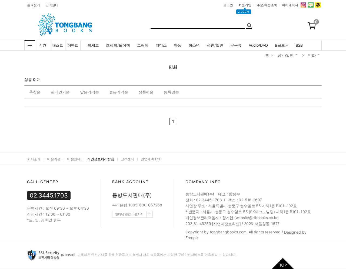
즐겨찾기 (33, 5)
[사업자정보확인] (226, 224)
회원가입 (244, 5)
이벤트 (73, 45)
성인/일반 (215, 45)
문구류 (236, 45)
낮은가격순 (89, 92)
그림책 (142, 45)
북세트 (93, 45)
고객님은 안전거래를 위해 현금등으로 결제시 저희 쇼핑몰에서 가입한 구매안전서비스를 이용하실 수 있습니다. (156, 255)
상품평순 (146, 92)
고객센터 (51, 5)
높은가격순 (118, 92)
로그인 (228, 5)
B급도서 (282, 45)
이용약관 (54, 159)
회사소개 (34, 159)
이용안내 (74, 159)
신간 (42, 45)
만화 (311, 55)
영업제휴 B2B (151, 159)
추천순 (35, 92)
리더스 (161, 45)
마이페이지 (290, 5)
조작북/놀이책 (118, 45)
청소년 (194, 45)
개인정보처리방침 (100, 159)
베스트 (57, 45)
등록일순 (171, 92)
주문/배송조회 (267, 5)
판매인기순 (60, 92)
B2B (299, 45)
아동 (177, 45)
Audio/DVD (258, 45)
